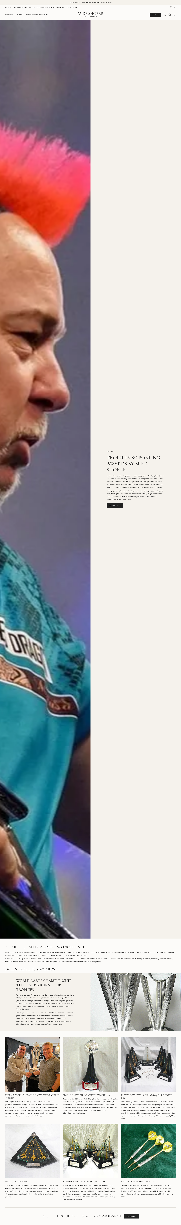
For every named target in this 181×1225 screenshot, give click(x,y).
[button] (9, 14)
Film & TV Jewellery (20, 7)
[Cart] (174, 14)
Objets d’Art (60, 7)
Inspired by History (73, 7)
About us (8, 7)
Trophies (32, 7)
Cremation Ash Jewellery (45, 7)
